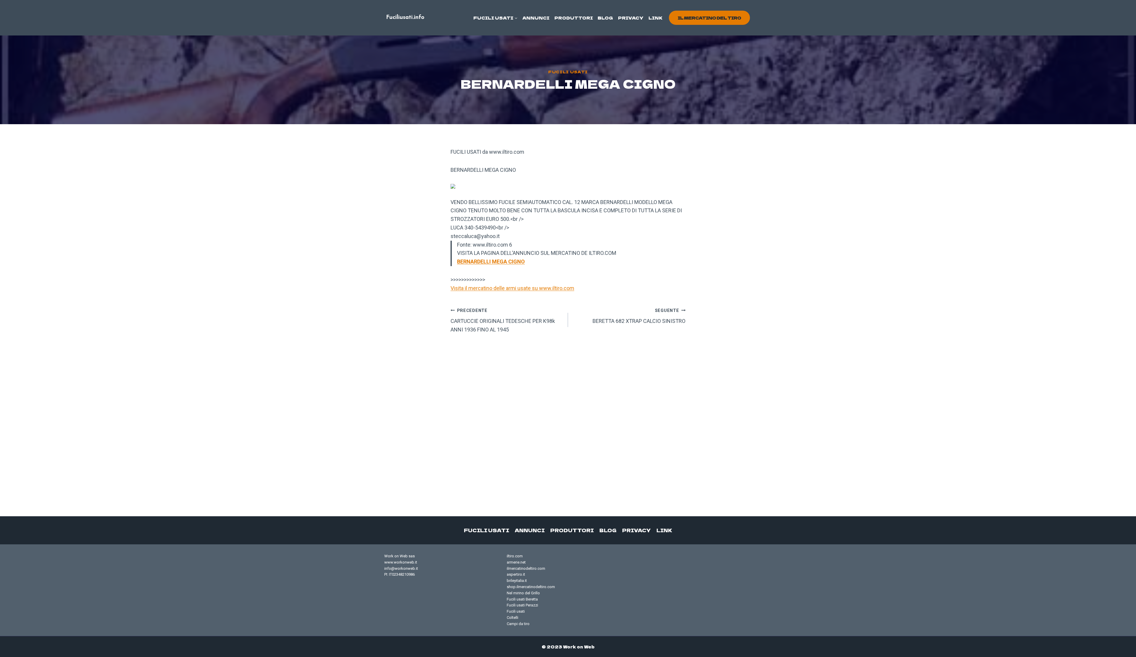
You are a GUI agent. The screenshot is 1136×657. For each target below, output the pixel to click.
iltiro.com (515, 556)
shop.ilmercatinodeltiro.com (531, 587)
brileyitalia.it (517, 580)
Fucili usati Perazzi (522, 605)
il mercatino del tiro (709, 18)
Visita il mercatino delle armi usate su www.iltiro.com (512, 288)
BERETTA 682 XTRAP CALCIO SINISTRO (639, 316)
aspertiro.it (516, 574)
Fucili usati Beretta (522, 599)
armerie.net (516, 562)
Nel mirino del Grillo (523, 593)
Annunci (535, 18)
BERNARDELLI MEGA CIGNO (491, 261)
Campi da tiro (518, 624)
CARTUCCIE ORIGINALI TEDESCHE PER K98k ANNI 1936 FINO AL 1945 (503, 320)
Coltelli (512, 617)
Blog (605, 18)
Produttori (573, 18)
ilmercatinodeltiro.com (526, 568)
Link (655, 18)
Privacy (630, 18)
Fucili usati (568, 72)
